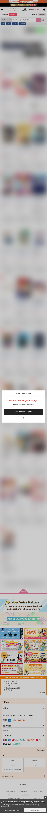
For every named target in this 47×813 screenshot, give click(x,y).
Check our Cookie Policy (12, 810)
